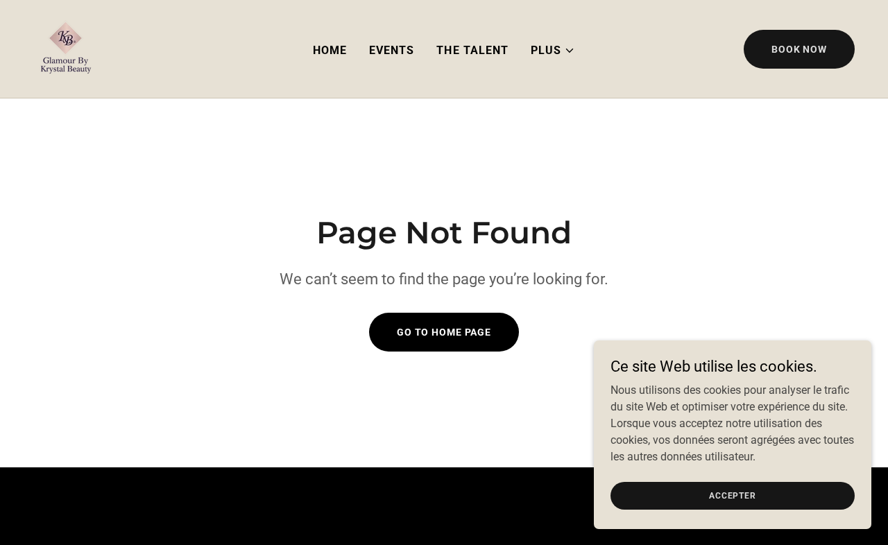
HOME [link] (330, 50)
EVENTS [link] (391, 50)
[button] (553, 50)
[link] (65, 48)
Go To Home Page (444, 332)
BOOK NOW (799, 49)
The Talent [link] (472, 50)
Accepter (732, 495)
